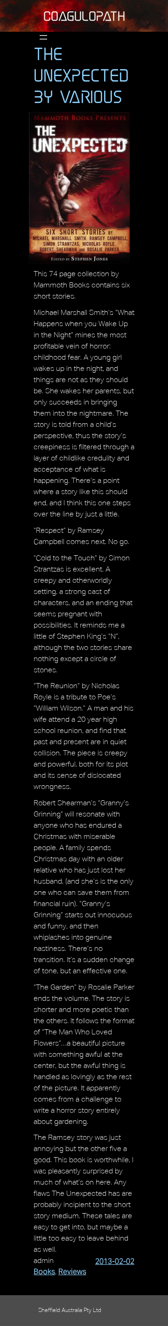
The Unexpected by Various (81, 75)
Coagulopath (84, 16)
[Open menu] (43, 37)
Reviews (72, 1272)
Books (44, 1272)
